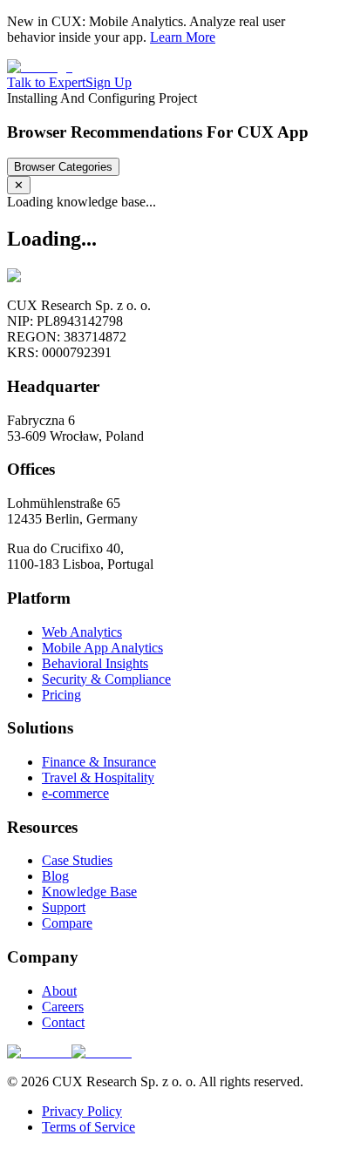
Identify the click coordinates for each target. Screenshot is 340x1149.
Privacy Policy (82, 1111)
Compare (67, 923)
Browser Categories (63, 166)
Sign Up (108, 82)
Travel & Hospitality (98, 777)
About (59, 990)
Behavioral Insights (95, 663)
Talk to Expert (46, 82)
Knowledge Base (89, 891)
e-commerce (75, 793)
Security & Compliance (106, 679)
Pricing (61, 694)
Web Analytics (82, 632)
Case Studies (77, 860)
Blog (55, 876)
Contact (63, 1022)
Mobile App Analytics (102, 647)
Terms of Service (88, 1126)
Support (63, 907)
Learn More (182, 37)
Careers (63, 1006)
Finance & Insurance (99, 761)
